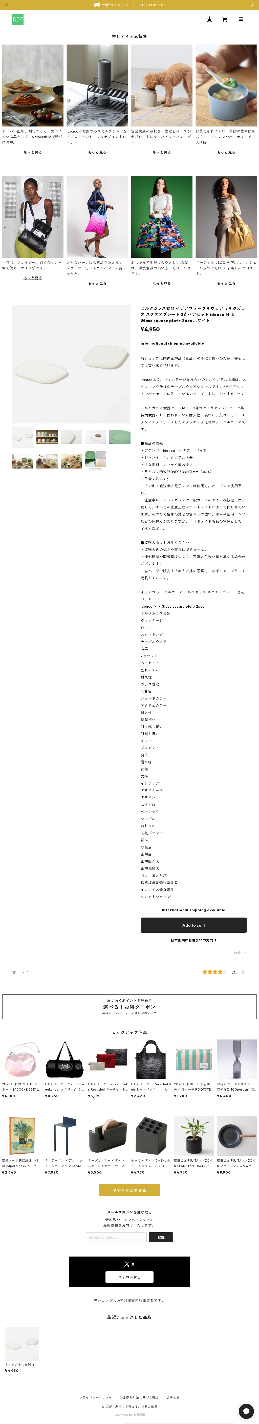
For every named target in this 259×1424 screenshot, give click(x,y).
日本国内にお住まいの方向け (194, 940)
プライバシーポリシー (95, 1397)
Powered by (124, 1415)
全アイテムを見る (129, 1190)
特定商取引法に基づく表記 (139, 1397)
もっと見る (33, 152)
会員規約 (173, 1397)
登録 (161, 1237)
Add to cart (193, 925)
